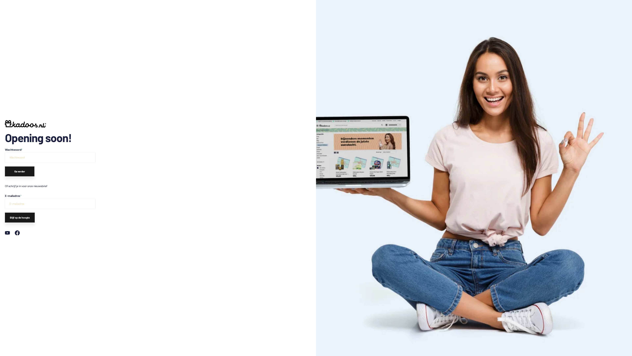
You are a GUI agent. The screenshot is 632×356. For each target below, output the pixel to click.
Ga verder (19, 171)
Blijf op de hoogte (20, 217)
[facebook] (17, 232)
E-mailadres (13, 196)
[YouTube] (7, 232)
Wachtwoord (14, 149)
